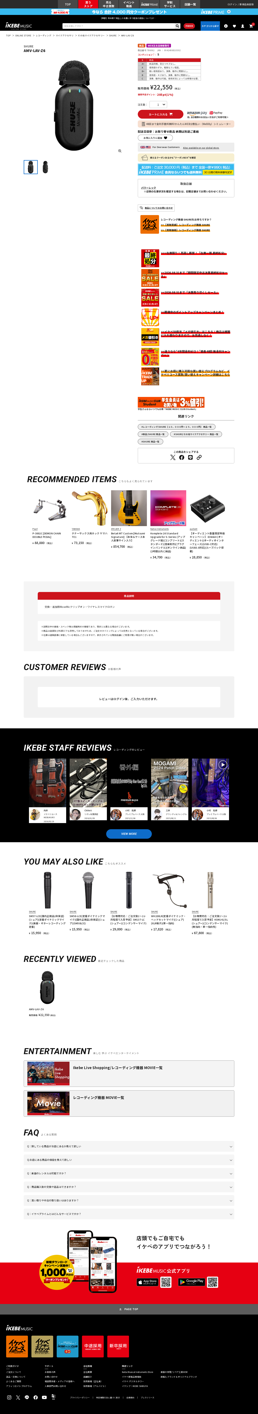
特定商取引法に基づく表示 (108, 1398)
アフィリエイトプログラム (19, 1386)
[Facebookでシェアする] (181, 457)
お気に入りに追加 (153, 138)
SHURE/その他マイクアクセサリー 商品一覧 (197, 434)
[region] (129, 993)
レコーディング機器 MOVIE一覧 (98, 1097)
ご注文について (13, 1372)
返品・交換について (15, 1377)
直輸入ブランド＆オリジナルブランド (179, 1377)
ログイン (232, 4)
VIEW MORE (129, 834)
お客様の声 (50, 1372)
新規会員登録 (247, 4)
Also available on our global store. (201, 148)
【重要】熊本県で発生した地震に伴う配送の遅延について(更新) (129, 18)
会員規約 (130, 1398)
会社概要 (87, 1372)
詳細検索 (189, 25)
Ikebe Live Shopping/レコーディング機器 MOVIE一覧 (118, 1067)
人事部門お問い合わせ (55, 1386)
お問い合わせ (51, 1377)
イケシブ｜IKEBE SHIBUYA (135, 1386)
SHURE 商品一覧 (151, 441)
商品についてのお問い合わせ (159, 207)
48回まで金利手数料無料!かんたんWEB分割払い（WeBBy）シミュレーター (188, 124)
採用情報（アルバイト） (95, 1386)
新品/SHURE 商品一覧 (154, 434)
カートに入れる (158, 114)
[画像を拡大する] (120, 151)
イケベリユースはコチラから (73, 1206)
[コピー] (199, 457)
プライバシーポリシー (80, 1398)
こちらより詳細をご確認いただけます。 (81, 1219)
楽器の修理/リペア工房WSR (174, 1372)
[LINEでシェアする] (190, 457)
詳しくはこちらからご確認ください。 (190, 1192)
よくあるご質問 (13, 1381)
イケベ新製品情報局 (131, 1377)
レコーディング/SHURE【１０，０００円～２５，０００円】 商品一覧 (177, 426)
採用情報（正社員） (93, 1381)
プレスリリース (147, 1398)
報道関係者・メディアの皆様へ (60, 1381)
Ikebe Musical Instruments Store (137, 1372)
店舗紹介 (87, 1377)
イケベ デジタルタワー (133, 1381)
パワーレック (148, 187)
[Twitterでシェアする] (173, 457)
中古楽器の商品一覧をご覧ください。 (130, 1178)
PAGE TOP (131, 1309)
